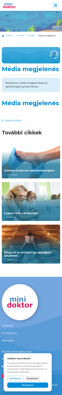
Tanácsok (7, 325)
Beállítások (15, 378)
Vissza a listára (13, 120)
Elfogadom (28, 385)
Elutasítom (32, 378)
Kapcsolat (8, 340)
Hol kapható (9, 333)
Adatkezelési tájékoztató (17, 351)
